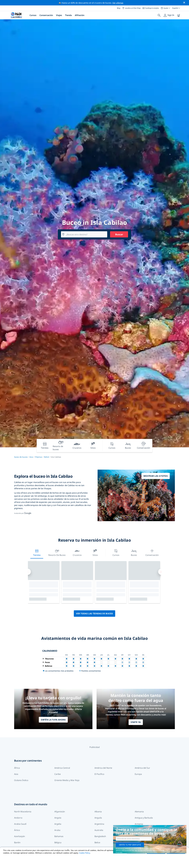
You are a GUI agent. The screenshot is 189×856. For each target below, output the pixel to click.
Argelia (57, 824)
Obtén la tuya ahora (53, 719)
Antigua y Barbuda (144, 817)
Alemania (139, 811)
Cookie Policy (84, 853)
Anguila (98, 817)
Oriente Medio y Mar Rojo (66, 780)
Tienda (68, 15)
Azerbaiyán (19, 836)
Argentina (99, 824)
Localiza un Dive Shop (133, 8)
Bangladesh (100, 836)
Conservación (46, 15)
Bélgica (57, 842)
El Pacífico (99, 774)
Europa (138, 774)
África (17, 767)
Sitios (95, 555)
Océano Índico (21, 780)
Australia (98, 830)
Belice (97, 842)
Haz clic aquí (139, 850)
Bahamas (58, 836)
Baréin (17, 842)
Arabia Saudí (20, 824)
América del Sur (142, 767)
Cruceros (77, 555)
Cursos (33, 15)
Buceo (134, 555)
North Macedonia (22, 811)
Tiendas (37, 555)
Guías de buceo (21, 457)
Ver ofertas (117, 2)
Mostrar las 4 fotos (155, 476)
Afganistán (59, 811)
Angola (57, 817)
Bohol (46, 457)
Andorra (18, 817)
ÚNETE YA (136, 722)
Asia (31, 457)
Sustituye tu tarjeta (152, 8)
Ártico (17, 830)
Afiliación (79, 15)
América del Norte (103, 767)
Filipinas (38, 457)
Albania (98, 811)
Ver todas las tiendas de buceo (94, 613)
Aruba (57, 830)
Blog (118, 8)
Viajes (59, 15)
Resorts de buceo (57, 555)
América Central (62, 767)
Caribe (57, 774)
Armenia (139, 824)
